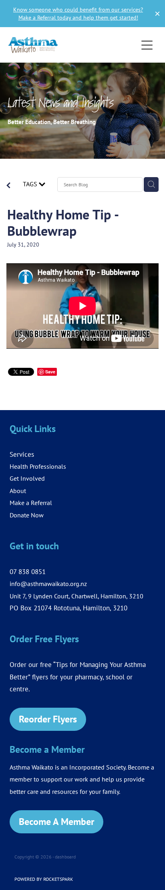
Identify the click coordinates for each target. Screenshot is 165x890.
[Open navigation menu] (147, 45)
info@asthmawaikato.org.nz (48, 584)
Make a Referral (31, 503)
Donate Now (27, 515)
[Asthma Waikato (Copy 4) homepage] (73, 45)
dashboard (65, 857)
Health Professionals (38, 466)
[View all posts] (8, 186)
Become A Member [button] (56, 821)
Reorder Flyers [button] (48, 719)
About (18, 491)
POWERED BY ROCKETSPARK (43, 879)
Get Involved (27, 478)
